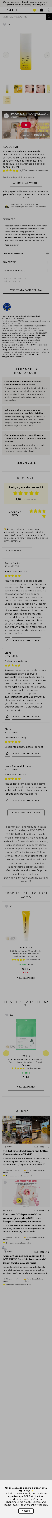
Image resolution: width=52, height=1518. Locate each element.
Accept (26, 1511)
